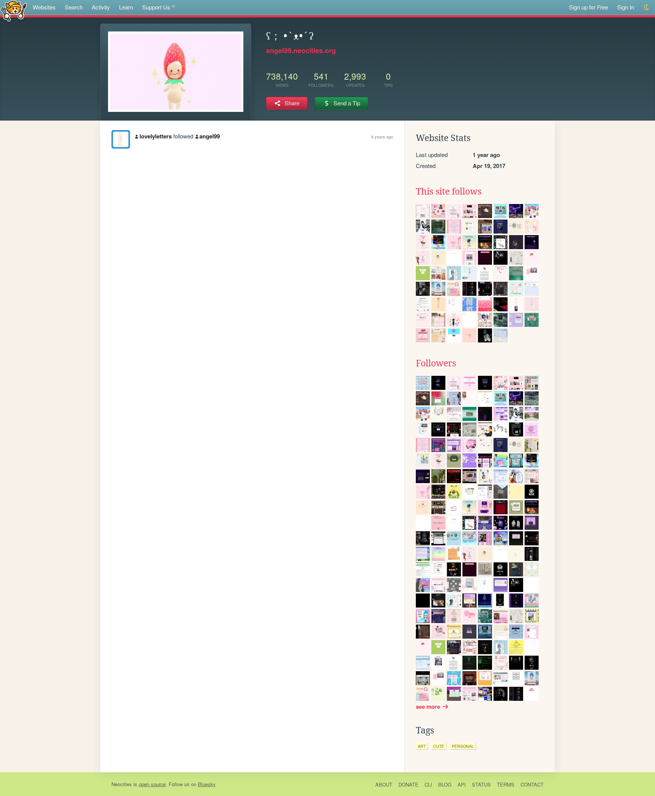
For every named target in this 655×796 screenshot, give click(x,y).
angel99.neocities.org (301, 50)
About (383, 784)
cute (438, 746)
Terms (505, 784)
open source (152, 784)
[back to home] (14, 10)
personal (463, 746)
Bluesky (207, 784)
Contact (532, 784)
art (422, 746)
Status (481, 784)
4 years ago (382, 136)
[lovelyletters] (120, 139)
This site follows (448, 191)
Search (74, 7)
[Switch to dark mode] (647, 7)
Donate (408, 784)
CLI (428, 784)
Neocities (121, 784)
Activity (101, 7)
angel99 (209, 136)
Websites (44, 7)
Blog (444, 784)
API (462, 784)
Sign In (625, 7)
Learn (126, 7)
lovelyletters (155, 136)
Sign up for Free (588, 7)
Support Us (156, 7)
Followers (436, 363)
